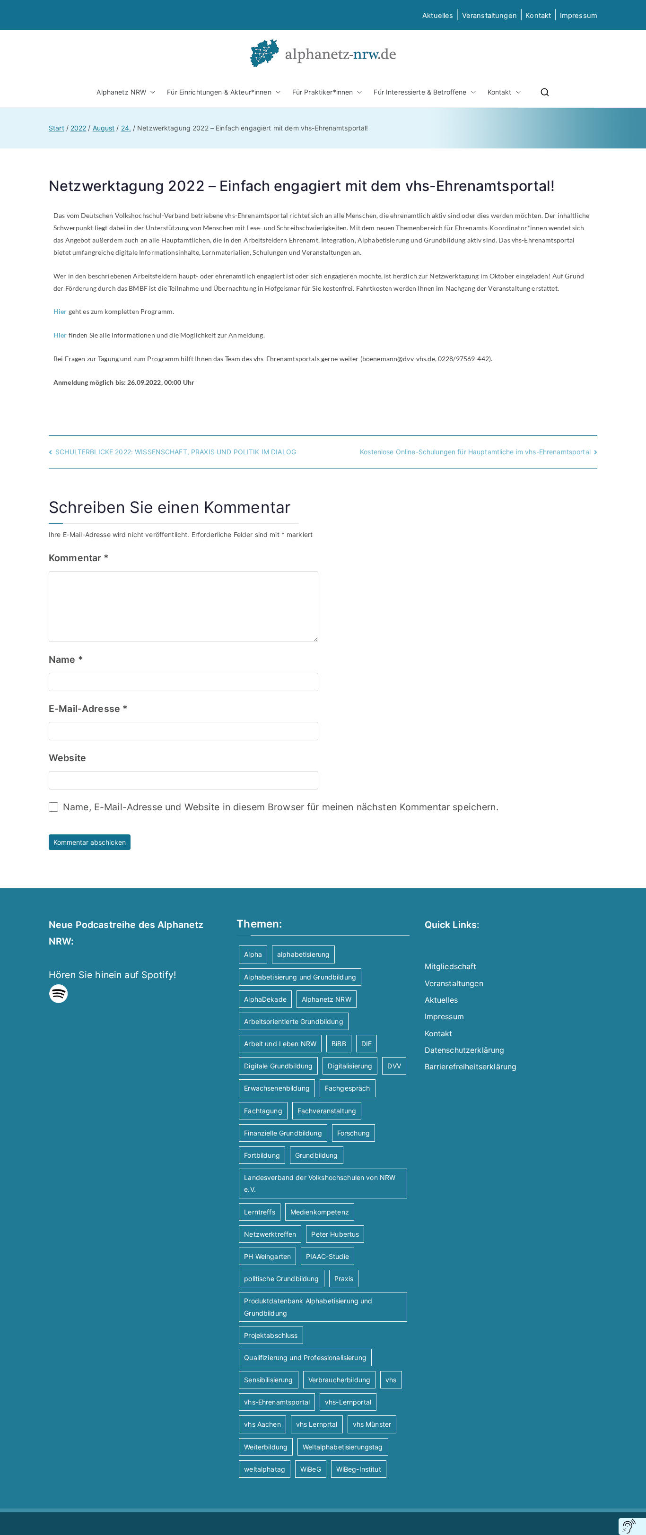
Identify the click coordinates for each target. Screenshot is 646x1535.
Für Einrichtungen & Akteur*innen (219, 92)
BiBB (339, 1044)
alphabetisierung (303, 954)
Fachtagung (263, 1111)
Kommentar (79, 558)
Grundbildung (316, 1155)
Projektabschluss (270, 1335)
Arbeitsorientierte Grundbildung (293, 1021)
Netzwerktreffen (270, 1234)
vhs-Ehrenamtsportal (277, 1402)
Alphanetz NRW (121, 92)
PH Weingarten (267, 1256)
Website (67, 757)
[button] (151, 92)
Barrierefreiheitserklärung (471, 1066)
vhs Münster (372, 1424)
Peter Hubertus (335, 1234)
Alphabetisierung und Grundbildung (300, 977)
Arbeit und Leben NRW (280, 1044)
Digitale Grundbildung (278, 1066)
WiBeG (310, 1469)
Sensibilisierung (268, 1380)
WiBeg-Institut (358, 1469)
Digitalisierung (350, 1066)
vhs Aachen (262, 1424)
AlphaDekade (265, 999)
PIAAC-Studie (327, 1256)
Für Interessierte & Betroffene (420, 92)
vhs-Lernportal (348, 1402)
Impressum (444, 1016)
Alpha (253, 954)
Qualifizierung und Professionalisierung (305, 1357)
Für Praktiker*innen (322, 92)
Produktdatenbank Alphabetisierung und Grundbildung (308, 1307)
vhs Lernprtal (317, 1424)
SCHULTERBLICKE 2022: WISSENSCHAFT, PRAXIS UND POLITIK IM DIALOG (175, 452)
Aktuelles (437, 15)
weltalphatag (264, 1469)
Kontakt (538, 15)
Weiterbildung (266, 1447)
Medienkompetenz (319, 1212)
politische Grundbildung (281, 1279)
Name (66, 659)
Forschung (353, 1133)
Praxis (344, 1279)
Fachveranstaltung (326, 1111)
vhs (390, 1380)
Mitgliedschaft (451, 966)
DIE (366, 1044)
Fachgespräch (347, 1088)
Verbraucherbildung (339, 1380)
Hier (60, 311)
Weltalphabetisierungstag (343, 1447)
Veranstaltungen (489, 15)
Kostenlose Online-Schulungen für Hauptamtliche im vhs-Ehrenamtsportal (475, 452)
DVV (394, 1066)
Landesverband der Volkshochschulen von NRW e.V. (319, 1183)
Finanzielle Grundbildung (283, 1133)
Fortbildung (262, 1155)
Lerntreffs (259, 1212)
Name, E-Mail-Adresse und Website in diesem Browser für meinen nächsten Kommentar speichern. (280, 807)
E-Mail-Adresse (88, 708)
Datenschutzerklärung (465, 1050)
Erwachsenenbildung (277, 1088)
